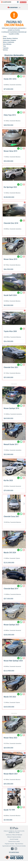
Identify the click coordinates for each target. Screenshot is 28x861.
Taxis (4, 46)
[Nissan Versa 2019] (14, 138)
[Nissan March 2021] (14, 761)
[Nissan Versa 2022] (14, 724)
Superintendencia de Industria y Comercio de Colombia (14, 846)
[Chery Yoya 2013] (14, 102)
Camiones (5, 48)
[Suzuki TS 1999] (14, 797)
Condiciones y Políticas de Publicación (14, 834)
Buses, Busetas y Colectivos (10, 38)
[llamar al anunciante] (18, 76)
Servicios (5, 50)
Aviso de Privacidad (14, 839)
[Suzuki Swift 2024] (14, 282)
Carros (4, 36)
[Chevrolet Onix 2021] (14, 354)
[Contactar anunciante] (24, 77)
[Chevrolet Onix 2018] (14, 210)
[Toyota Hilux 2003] (14, 318)
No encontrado (13, 7)
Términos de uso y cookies (14, 841)
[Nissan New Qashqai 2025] (14, 647)
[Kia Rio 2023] (14, 467)
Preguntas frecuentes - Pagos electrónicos (14, 843)
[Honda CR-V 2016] (14, 66)
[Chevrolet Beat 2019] (14, 575)
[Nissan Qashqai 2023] (14, 611)
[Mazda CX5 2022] (14, 684)
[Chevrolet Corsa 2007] (14, 503)
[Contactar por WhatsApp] (21, 77)
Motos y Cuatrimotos (8, 42)
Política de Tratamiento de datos (14, 837)
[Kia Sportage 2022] (14, 174)
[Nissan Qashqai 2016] (14, 395)
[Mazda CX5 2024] (14, 539)
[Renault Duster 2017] (14, 431)
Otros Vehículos (7, 44)
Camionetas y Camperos (9, 40)
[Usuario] (17, 2)
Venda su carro (23, 2)
